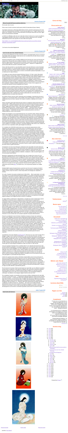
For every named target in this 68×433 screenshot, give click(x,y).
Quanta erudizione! (61, 266)
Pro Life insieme (62, 206)
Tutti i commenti (63, 287)
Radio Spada (61, 27)
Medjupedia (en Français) (60, 241)
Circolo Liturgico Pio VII (58, 84)
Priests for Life (62, 209)
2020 (49, 337)
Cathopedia (63, 279)
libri (64, 295)
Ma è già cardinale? (61, 263)
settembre (52, 344)
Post (61, 285)
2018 (49, 363)
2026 (49, 328)
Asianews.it (61, 170)
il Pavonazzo (63, 267)
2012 (49, 372)
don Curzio (61, 94)
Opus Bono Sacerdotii (61, 212)
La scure (62, 115)
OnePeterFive (60, 140)
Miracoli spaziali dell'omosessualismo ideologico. (14, 23)
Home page (23, 427)
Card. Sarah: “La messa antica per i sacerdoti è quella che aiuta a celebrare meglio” (56, 53)
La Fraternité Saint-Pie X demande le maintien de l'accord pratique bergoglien (56, 185)
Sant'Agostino (63, 256)
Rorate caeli (61, 147)
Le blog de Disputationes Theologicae (59, 183)
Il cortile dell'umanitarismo (60, 271)
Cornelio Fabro (62, 257)
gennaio (52, 362)
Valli (63, 73)
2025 (49, 330)
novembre (52, 341)
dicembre (52, 340)
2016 (49, 366)
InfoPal (64, 201)
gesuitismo (63, 293)
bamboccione (21, 234)
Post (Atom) (9, 430)
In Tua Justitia (60, 62)
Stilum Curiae (60, 124)
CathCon (62, 158)
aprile (51, 358)
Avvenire (64, 323)
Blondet (62, 39)
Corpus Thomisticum (61, 254)
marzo (51, 359)
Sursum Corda (60, 104)
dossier (64, 292)
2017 (49, 365)
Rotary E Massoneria (52, 96)
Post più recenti (4, 427)
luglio (51, 353)
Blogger (59, 380)
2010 (49, 375)
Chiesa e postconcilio (58, 50)
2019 (49, 338)
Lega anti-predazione (61, 213)
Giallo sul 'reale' (62, 268)
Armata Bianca (62, 207)
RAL (15, 164)
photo (63, 296)
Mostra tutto (65, 135)
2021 (49, 335)
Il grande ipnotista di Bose (60, 278)
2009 (49, 376)
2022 (49, 334)
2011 (49, 373)
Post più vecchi (41, 427)
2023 (49, 332)
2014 (49, 369)
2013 (49, 371)
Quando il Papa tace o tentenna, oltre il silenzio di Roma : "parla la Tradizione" (57, 64)
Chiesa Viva (63, 252)
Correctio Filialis (62, 221)
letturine (5, 3)
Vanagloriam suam (61, 270)
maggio (51, 356)
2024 (49, 331)
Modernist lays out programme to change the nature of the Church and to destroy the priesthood (56, 161)
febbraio (52, 361)
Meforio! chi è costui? (61, 264)
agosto (51, 345)
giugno (51, 355)
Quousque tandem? (61, 273)
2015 (49, 368)
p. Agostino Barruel (61, 253)
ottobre (51, 343)
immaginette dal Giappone (9, 291)
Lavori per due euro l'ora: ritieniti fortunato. (13, 52)
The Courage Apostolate (60, 210)
